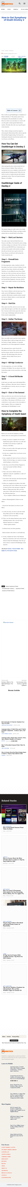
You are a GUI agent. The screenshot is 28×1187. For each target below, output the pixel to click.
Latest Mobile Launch (7, 733)
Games (6, 50)
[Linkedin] (22, 104)
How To (20, 57)
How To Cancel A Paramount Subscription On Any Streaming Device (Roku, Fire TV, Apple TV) (13, 892)
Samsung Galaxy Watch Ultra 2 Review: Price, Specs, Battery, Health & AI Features (14, 738)
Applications (6, 889)
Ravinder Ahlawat (6, 56)
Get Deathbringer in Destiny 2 (8, 588)
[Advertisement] (14, 36)
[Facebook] (8, 104)
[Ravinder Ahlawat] (2, 56)
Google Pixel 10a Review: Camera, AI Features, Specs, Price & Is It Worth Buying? (17, 1077)
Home (3, 50)
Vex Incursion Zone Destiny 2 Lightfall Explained (21, 683)
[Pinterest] (15, 104)
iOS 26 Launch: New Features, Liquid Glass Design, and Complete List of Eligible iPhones (17, 1109)
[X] (11, 104)
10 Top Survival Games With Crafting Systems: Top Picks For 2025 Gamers (13, 956)
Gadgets (3, 755)
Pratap (4, 831)
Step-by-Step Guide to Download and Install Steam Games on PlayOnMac (13, 924)
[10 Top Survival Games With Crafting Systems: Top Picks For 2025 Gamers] (14, 942)
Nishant (4, 992)
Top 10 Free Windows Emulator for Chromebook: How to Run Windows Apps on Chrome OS (14, 989)
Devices (3, 740)
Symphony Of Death (20, 588)
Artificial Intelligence (7, 725)
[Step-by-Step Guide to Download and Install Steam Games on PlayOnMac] (14, 910)
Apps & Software (5, 748)
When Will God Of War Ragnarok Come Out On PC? (16, 1136)
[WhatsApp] (18, 104)
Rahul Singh (5, 863)
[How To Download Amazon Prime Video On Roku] (14, 814)
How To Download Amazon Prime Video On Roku (13, 828)
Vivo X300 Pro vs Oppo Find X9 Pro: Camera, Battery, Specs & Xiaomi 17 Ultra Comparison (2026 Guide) (17, 1096)
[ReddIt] (25, 104)
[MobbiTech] (7, 4)
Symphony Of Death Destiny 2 (8, 590)
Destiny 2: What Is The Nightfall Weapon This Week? (7, 683)
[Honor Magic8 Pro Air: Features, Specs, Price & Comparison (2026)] (5, 1087)
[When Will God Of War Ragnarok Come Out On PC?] (5, 1137)
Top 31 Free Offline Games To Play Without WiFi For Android (17, 1127)
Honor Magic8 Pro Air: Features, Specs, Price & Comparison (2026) (16, 1086)
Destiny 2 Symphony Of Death (12, 586)
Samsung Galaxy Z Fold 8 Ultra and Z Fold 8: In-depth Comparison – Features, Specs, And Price (14, 730)
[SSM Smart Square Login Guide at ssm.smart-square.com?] (5, 1119)
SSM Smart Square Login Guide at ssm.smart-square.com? (16, 1118)
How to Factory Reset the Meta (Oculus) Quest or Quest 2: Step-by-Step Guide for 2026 (14, 753)
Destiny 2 (11, 50)
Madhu (4, 927)
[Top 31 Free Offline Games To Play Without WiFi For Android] (5, 1128)
